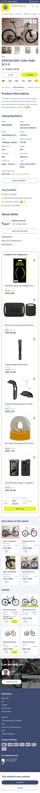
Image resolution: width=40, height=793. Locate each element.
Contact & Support (8, 734)
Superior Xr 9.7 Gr (28, 541)
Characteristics (18, 87)
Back (5, 14)
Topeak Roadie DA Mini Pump (16, 364)
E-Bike (18, 14)
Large (4, 164)
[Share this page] (35, 21)
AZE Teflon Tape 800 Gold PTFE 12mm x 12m (22, 443)
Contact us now (11, 682)
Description (6, 87)
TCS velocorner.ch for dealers (12, 720)
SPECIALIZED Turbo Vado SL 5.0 (10, 610)
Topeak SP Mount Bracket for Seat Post (21, 404)
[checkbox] (34, 260)
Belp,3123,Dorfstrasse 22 (12, 240)
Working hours (7, 244)
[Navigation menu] (36, 6)
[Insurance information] (24, 202)
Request (31, 75)
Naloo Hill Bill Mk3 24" (10, 572)
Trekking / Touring (30, 14)
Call (11, 75)
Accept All (20, 782)
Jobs (3, 730)
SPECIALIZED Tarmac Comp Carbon (29, 572)
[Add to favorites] (30, 21)
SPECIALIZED (7, 125)
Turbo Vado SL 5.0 (9, 135)
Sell (3, 701)
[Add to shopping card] (14, 621)
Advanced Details (19, 180)
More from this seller (20, 231)
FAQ (3, 724)
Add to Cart (20, 509)
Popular (4, 705)
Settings (20, 788)
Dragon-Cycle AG (12, 69)
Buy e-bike (5, 698)
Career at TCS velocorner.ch (11, 727)
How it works (6, 711)
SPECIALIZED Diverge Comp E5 (10, 642)
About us (5, 717)
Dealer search (6, 708)
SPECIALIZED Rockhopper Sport (29, 642)
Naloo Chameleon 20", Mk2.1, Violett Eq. (10, 541)
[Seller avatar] (6, 222)
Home (11, 14)
